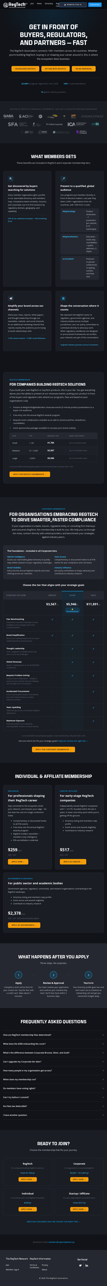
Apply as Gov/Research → (24, 925)
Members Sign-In (74, 4)
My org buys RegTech (55, 68)
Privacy (45, 1265)
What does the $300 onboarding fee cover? (53, 1044)
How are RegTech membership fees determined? (53, 1035)
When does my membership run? (53, 1079)
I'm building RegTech (25, 68)
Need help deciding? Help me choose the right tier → (53, 1221)
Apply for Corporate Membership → (53, 749)
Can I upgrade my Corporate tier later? (53, 1061)
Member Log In (12, 1269)
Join (7, 1265)
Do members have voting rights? (53, 1088)
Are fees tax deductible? (53, 1106)
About (44, 1269)
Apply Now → (18, 861)
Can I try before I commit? (53, 1097)
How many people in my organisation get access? (53, 1070)
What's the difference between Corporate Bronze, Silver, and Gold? (53, 1052)
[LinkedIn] (87, 1265)
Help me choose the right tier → (73, 741)
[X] (80, 1265)
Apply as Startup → (73, 861)
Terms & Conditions (34, 1266)
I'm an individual (83, 68)
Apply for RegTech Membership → (29, 474)
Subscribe (95, 5)
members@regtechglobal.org (61, 1242)
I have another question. (53, 1115)
